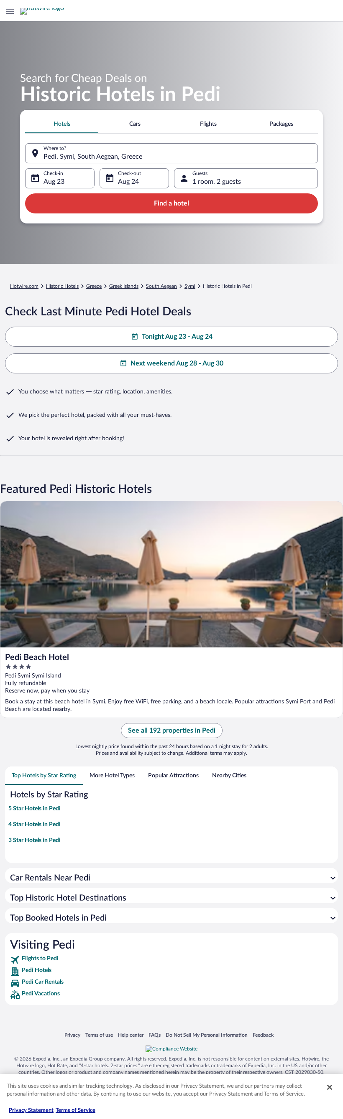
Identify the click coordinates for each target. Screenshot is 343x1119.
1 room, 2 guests (216, 181)
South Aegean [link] (161, 286)
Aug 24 (128, 181)
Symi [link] (189, 286)
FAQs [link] (154, 1035)
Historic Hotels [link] (62, 286)
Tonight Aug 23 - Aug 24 (177, 336)
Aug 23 (54, 181)
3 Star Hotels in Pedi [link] (34, 840)
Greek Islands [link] (123, 286)
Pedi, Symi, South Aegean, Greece (93, 156)
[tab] (61, 124)
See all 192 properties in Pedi (171, 730)
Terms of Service (75, 1110)
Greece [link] (94, 286)
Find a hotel (171, 203)
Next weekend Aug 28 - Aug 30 (177, 363)
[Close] (329, 1087)
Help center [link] (130, 1035)
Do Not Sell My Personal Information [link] (207, 1035)
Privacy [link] (72, 1035)
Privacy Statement (31, 1110)
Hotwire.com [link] (24, 286)
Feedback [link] (263, 1035)
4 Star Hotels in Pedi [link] (34, 824)
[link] (171, 960)
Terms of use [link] (99, 1035)
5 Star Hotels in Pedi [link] (34, 809)
